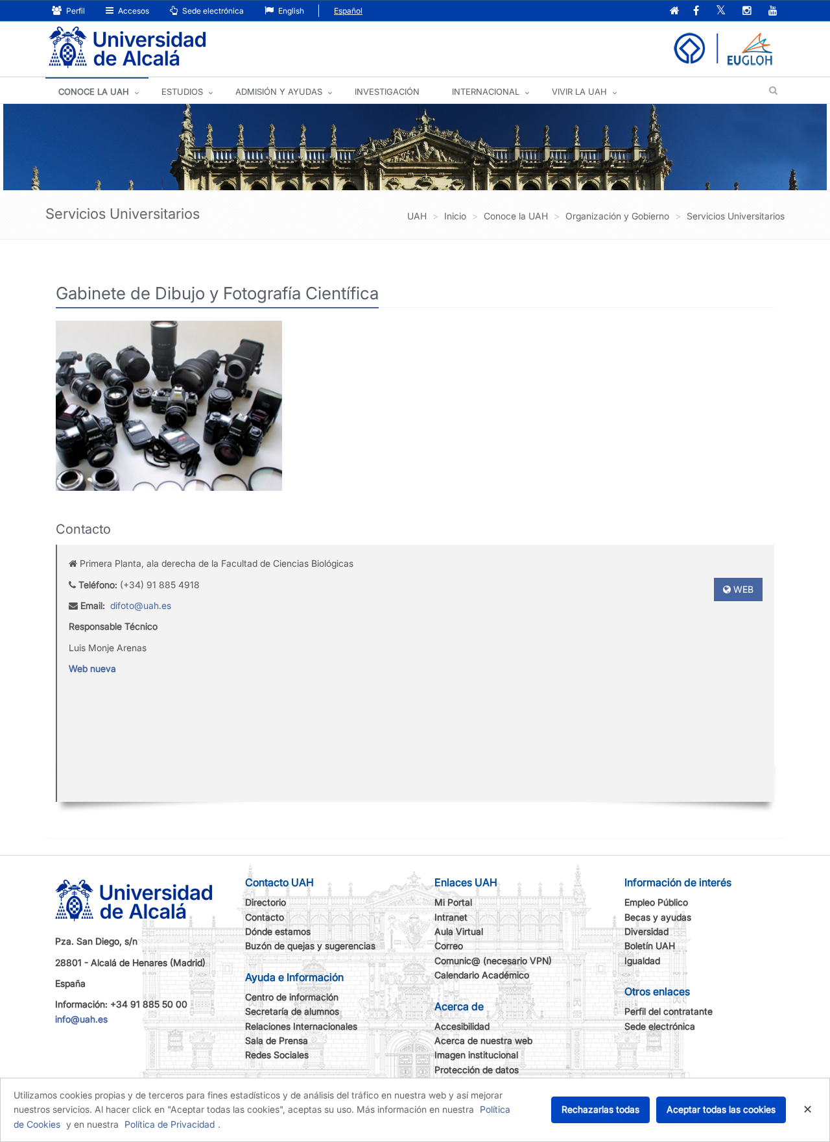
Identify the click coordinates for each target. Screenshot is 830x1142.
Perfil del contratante (668, 1011)
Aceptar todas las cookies (721, 1109)
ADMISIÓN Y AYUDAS (278, 91)
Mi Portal (453, 902)
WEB (742, 589)
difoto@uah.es (140, 605)
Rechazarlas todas (600, 1109)
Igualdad (642, 960)
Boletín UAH (649, 945)
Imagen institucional (476, 1054)
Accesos (132, 11)
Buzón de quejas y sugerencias (310, 945)
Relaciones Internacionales (301, 1026)
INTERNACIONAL (485, 91)
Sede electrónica (212, 11)
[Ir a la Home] (127, 47)
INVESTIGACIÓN (387, 91)
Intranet (451, 917)
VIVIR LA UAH (579, 91)
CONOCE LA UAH (93, 91)
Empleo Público (656, 902)
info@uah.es (81, 1018)
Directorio (265, 902)
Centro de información (291, 996)
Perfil (74, 11)
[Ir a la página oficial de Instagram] (747, 11)
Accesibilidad (462, 1026)
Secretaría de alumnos (292, 1011)
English (290, 11)
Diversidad (646, 931)
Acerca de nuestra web (483, 1040)
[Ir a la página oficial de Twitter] (721, 11)
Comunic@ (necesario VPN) (493, 960)
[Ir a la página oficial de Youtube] (772, 11)
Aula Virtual (458, 931)
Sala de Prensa (276, 1040)
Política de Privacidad (169, 1124)
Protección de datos (476, 1069)
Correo (448, 945)
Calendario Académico (481, 974)
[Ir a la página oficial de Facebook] (696, 11)
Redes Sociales (277, 1054)
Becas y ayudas (657, 917)
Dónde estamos (278, 931)
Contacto (264, 917)
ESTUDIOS (182, 91)
